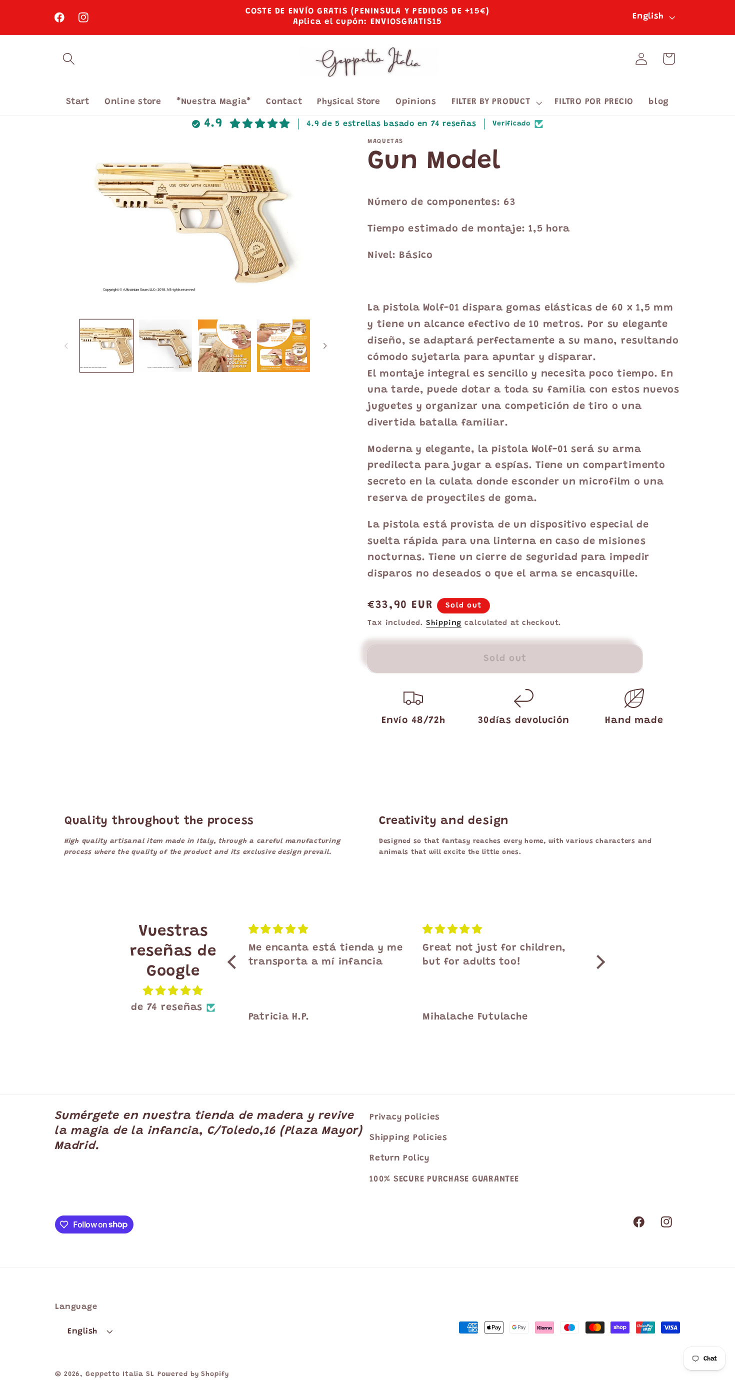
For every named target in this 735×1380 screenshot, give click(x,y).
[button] (68, 58)
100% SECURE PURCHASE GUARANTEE (444, 1179)
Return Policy (400, 1158)
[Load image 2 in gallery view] (165, 346)
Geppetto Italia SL (120, 1374)
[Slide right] (325, 345)
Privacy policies (405, 1117)
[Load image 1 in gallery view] (106, 346)
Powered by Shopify (193, 1374)
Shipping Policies (409, 1138)
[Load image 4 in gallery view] (283, 346)
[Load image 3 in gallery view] (224, 346)
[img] (173, 991)
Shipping (444, 623)
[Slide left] (66, 345)
